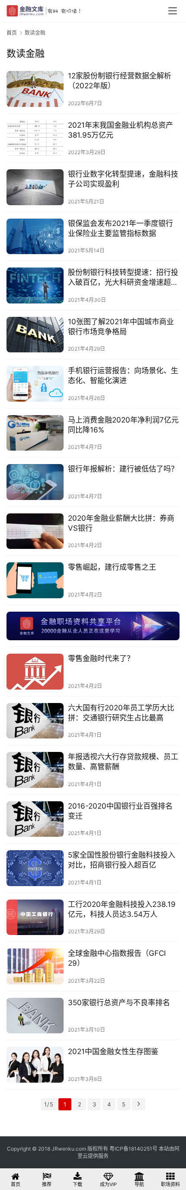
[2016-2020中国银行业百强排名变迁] (35, 819)
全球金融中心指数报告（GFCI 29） (117, 958)
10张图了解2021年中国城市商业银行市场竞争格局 (121, 326)
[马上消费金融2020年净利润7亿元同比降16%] (35, 433)
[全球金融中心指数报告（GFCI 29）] (35, 966)
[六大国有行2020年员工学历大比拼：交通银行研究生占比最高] (35, 721)
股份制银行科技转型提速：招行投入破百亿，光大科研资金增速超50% (123, 277)
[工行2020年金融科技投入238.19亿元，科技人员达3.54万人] (35, 917)
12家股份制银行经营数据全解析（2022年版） (119, 80)
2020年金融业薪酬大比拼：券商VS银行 (121, 523)
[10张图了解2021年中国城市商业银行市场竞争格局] (35, 335)
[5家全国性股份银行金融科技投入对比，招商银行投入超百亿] (35, 868)
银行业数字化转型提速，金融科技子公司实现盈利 (123, 179)
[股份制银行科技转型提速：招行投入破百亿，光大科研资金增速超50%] (35, 285)
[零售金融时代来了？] (35, 672)
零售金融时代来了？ (101, 658)
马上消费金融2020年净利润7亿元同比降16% (123, 425)
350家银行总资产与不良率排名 (119, 1002)
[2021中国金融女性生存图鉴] (35, 1065)
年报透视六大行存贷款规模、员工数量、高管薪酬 (123, 761)
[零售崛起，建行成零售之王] (35, 580)
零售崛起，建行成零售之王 (112, 567)
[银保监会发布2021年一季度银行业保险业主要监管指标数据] (35, 237)
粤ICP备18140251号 (133, 1148)
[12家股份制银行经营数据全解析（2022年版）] (35, 89)
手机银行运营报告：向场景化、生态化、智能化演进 (123, 375)
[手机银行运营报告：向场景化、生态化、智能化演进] (35, 384)
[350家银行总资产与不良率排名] (35, 1016)
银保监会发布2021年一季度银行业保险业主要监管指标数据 (120, 228)
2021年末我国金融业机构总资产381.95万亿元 (120, 130)
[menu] (173, 11)
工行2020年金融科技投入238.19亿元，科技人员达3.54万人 (122, 909)
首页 (11, 32)
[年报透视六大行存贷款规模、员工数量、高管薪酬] (35, 770)
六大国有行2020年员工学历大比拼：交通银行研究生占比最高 (121, 712)
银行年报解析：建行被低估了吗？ (123, 468)
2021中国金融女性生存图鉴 (113, 1051)
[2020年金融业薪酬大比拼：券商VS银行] (35, 531)
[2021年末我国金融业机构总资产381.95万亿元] (35, 138)
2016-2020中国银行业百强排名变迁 (120, 811)
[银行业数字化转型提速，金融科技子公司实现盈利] (35, 187)
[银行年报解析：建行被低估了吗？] (35, 482)
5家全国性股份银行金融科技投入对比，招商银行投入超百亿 (121, 860)
